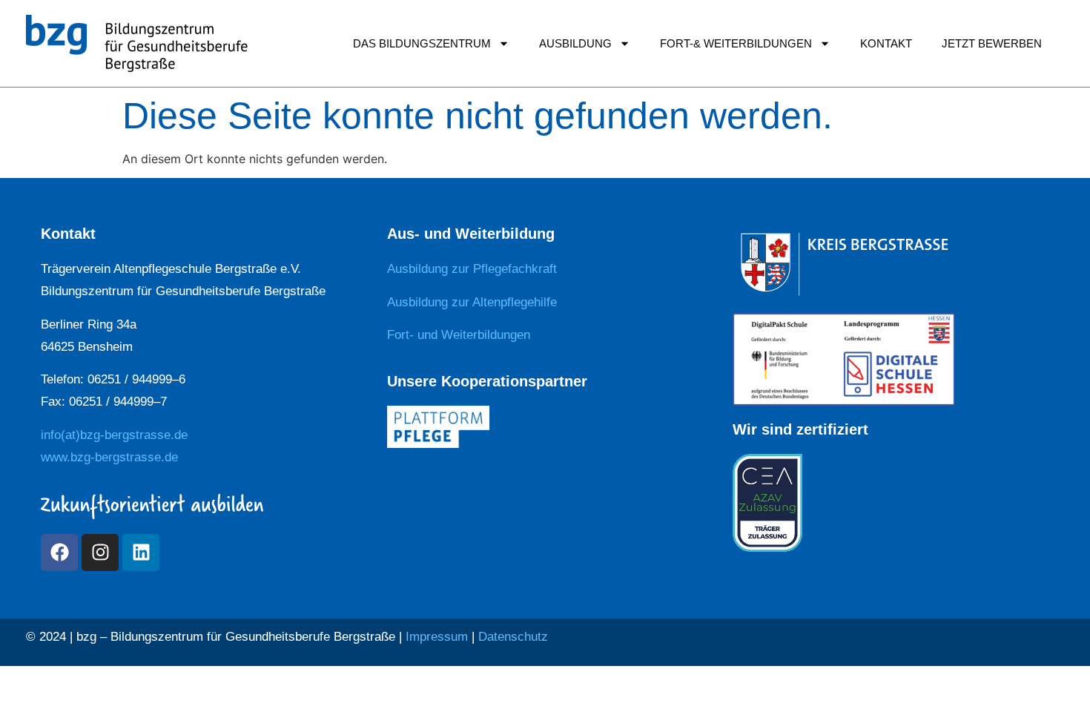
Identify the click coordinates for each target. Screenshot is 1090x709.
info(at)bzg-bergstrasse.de (114, 435)
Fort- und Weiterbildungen (458, 335)
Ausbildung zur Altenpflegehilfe (472, 302)
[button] (32, 676)
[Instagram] (100, 552)
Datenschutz (513, 637)
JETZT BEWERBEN (992, 43)
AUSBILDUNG (575, 43)
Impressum (437, 637)
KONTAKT (886, 43)
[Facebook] (59, 552)
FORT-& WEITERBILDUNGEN (736, 43)
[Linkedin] (140, 552)
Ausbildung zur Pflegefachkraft (472, 269)
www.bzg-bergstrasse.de (109, 457)
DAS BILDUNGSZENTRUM (422, 43)
